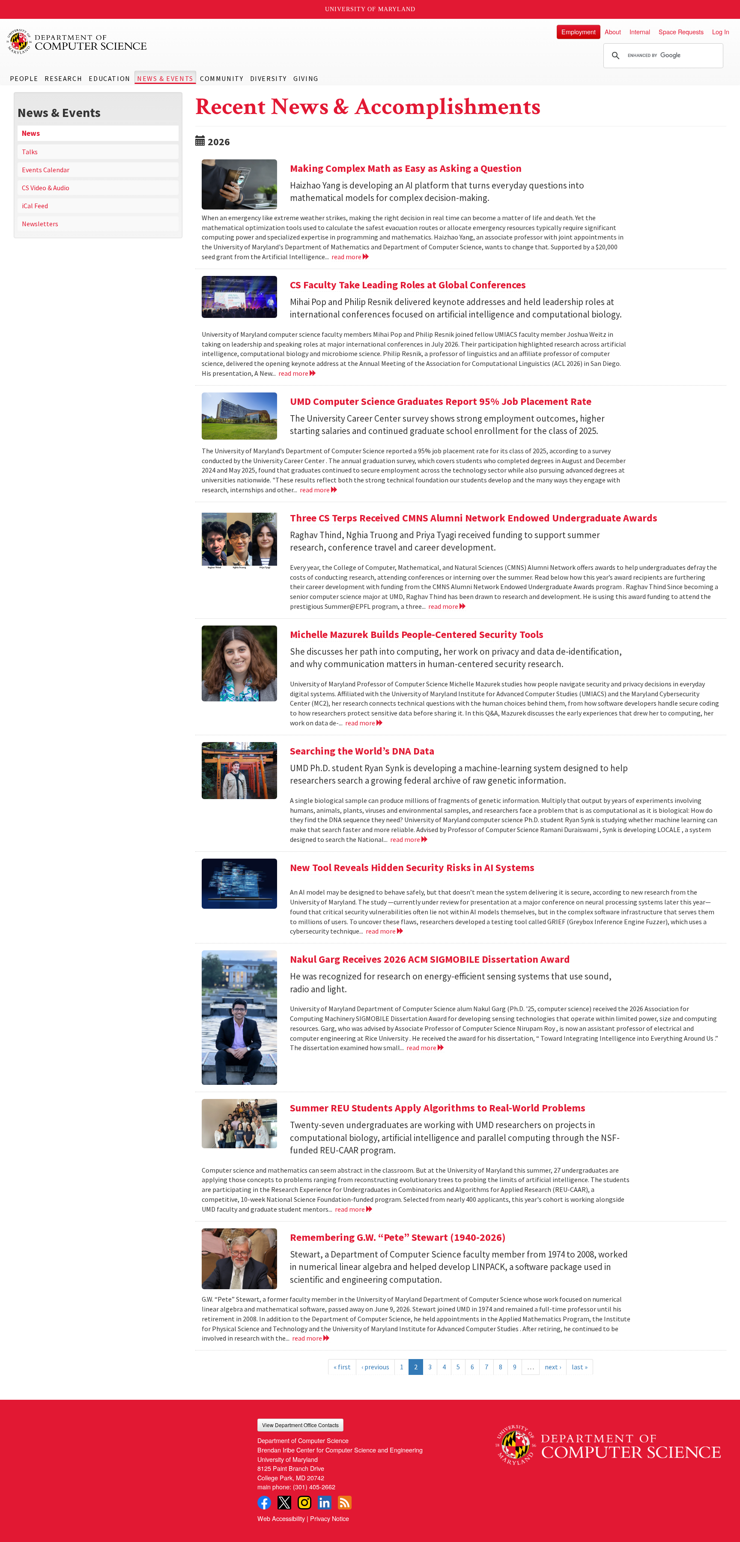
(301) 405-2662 (314, 1486)
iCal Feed (35, 205)
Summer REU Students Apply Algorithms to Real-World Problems (437, 1107)
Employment (578, 31)
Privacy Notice (329, 1518)
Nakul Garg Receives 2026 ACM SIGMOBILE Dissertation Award (430, 959)
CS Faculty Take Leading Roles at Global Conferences (408, 284)
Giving (306, 78)
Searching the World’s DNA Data (362, 751)
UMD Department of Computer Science (77, 41)
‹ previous (375, 1366)
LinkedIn (324, 1502)
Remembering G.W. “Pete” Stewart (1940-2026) (398, 1237)
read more (347, 256)
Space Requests (681, 31)
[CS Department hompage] (608, 1442)
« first (342, 1366)
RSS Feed (345, 1502)
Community (221, 78)
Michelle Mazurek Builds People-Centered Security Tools (416, 634)
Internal (640, 31)
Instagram (304, 1502)
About (613, 31)
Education (109, 78)
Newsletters (40, 223)
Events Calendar (45, 169)
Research (63, 78)
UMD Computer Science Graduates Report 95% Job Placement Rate (440, 401)
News (31, 133)
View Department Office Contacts (300, 1424)
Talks (30, 151)
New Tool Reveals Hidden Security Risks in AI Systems (412, 867)
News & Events (165, 78)
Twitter (284, 1502)
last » (580, 1366)
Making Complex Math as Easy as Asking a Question (406, 168)
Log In (720, 31)
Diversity (268, 78)
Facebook (264, 1502)
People (24, 78)
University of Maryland (370, 9)
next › (553, 1366)
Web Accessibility (281, 1518)
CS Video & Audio (45, 187)
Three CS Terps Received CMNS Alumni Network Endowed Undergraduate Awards (473, 517)
